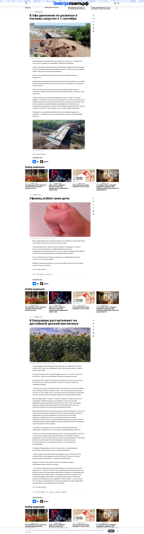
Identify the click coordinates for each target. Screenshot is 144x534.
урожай (51, 492)
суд (51, 274)
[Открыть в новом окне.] (35, 161)
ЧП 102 (31, 195)
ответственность (40, 274)
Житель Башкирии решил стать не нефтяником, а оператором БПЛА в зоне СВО (100, 8)
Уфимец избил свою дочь (52, 7)
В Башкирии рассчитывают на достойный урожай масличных (76, 8)
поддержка (63, 492)
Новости (31, 12)
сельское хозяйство (41, 492)
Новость (28, 8)
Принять (111, 531)
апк (48, 492)
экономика (57, 492)
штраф (47, 274)
